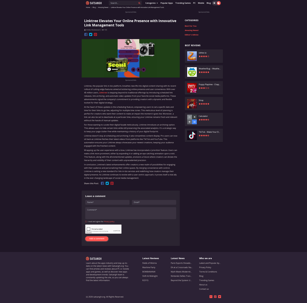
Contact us (204, 289)
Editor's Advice (191, 34)
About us (203, 284)
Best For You (190, 26)
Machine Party (148, 267)
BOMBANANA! (148, 271)
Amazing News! (103, 7)
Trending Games (183, 3)
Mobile (201, 3)
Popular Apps (167, 3)
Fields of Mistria (149, 263)
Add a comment (96, 238)
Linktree (103, 92)
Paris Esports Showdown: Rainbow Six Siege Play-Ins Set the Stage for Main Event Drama (182, 263)
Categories (150, 3)
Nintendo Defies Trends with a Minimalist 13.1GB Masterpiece (182, 276)
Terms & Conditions (208, 271)
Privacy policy (109, 221)
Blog (209, 3)
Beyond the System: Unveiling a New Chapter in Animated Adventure (182, 280)
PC (194, 3)
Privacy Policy (205, 267)
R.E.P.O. (145, 280)
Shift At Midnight (150, 276)
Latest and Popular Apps (210, 263)
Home (88, 7)
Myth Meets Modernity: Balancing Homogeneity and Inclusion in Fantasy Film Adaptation (182, 271)
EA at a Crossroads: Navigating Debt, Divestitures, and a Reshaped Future (182, 267)
